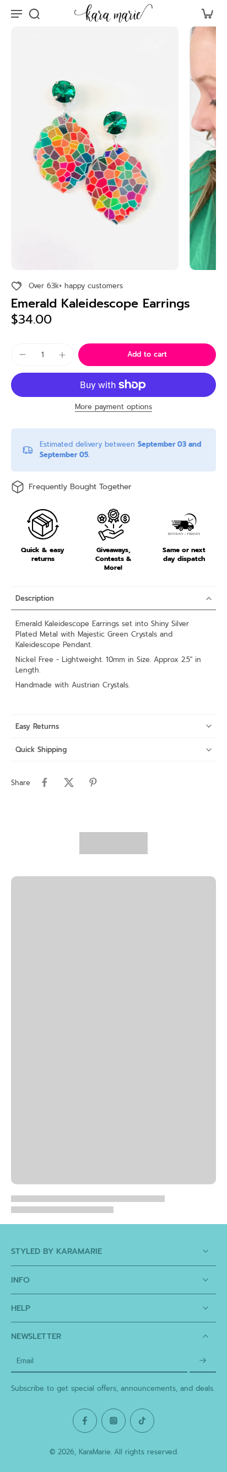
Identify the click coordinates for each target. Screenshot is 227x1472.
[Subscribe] (203, 1361)
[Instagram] (113, 1421)
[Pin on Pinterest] (93, 782)
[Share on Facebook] (45, 782)
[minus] (23, 354)
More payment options (113, 408)
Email (25, 1361)
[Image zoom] (95, 148)
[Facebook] (85, 1421)
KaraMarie (95, 1452)
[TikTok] (142, 1421)
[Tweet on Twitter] (69, 782)
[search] (34, 13)
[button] (147, 354)
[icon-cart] (204, 13)
